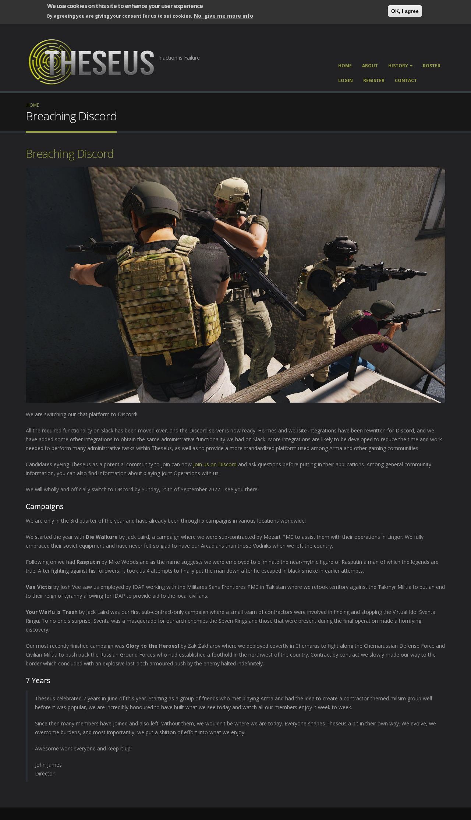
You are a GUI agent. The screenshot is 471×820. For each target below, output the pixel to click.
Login (345, 80)
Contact (406, 80)
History (398, 66)
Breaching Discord (70, 153)
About (370, 66)
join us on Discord (215, 464)
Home (345, 66)
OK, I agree (405, 11)
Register (374, 80)
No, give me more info (223, 15)
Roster (431, 66)
